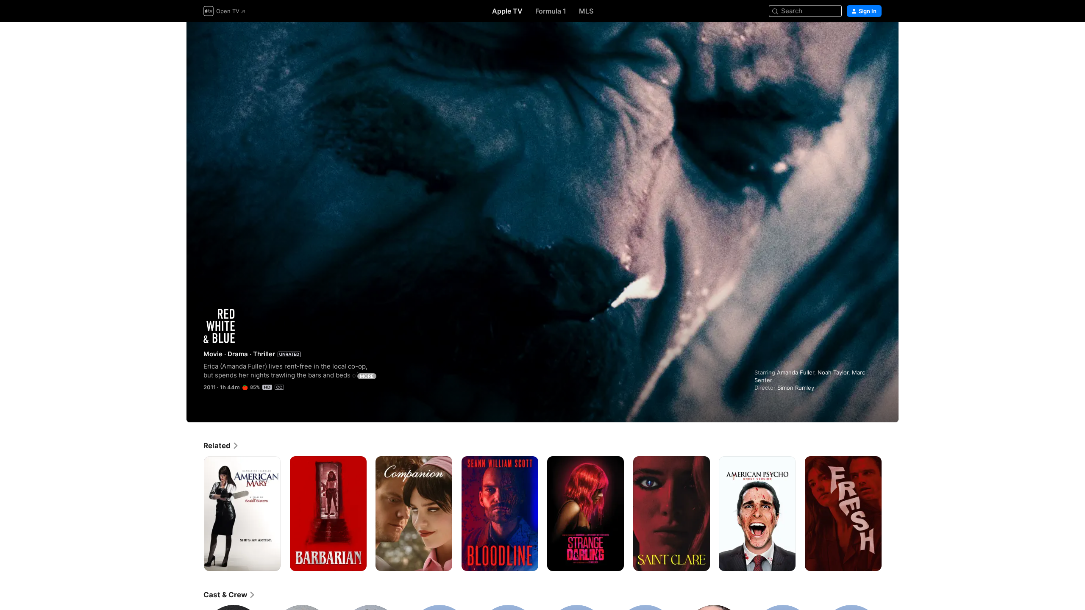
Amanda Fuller (795, 372)
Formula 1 (550, 11)
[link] (221, 445)
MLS (586, 11)
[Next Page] (890, 513)
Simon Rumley (795, 387)
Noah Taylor (833, 372)
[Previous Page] (195, 513)
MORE (367, 376)
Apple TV (507, 11)
